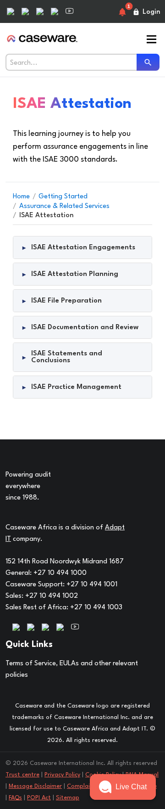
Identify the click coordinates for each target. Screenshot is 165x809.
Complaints (83, 786)
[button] (123, 787)
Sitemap (67, 798)
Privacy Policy (62, 775)
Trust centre (22, 775)
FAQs (15, 798)
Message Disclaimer (35, 786)
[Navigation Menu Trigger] (151, 40)
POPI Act (39, 798)
